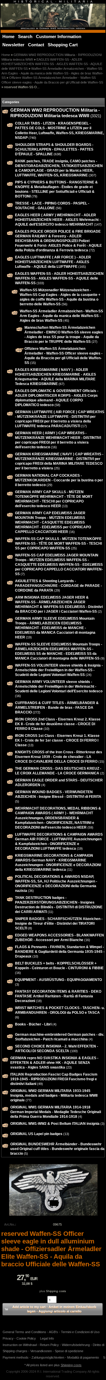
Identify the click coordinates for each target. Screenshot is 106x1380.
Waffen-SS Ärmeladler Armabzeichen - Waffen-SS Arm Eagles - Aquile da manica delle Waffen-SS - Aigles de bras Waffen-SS (52, 73)
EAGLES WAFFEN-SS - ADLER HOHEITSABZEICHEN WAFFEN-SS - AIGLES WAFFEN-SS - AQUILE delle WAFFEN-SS (51, 64)
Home (5, 55)
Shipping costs (56, 1291)
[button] (52, 1309)
